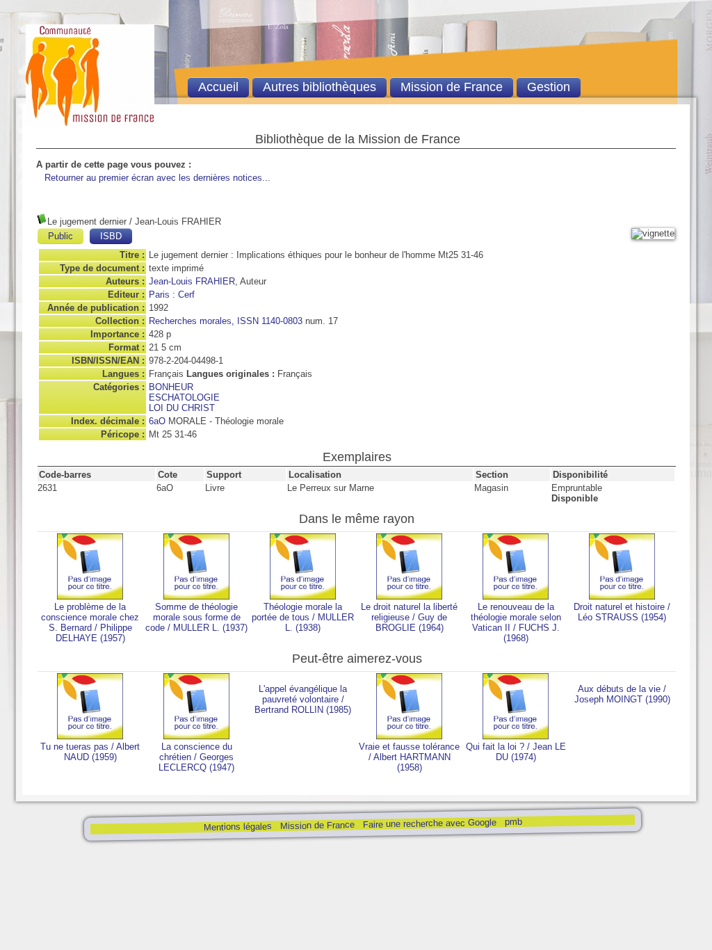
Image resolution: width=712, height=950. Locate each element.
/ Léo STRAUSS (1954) (622, 612)
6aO (157, 421)
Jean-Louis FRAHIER (192, 281)
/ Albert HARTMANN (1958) (409, 757)
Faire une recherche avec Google (429, 823)
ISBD (111, 236)
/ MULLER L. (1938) (303, 617)
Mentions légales (237, 826)
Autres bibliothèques (319, 87)
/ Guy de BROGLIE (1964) (409, 617)
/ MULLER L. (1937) (196, 617)
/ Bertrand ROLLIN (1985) (302, 699)
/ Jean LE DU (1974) (516, 751)
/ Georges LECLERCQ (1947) (196, 757)
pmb (512, 821)
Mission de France (317, 825)
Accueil (218, 87)
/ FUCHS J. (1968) (516, 622)
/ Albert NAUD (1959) (90, 751)
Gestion (548, 87)
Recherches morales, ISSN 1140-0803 (225, 321)
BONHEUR (171, 387)
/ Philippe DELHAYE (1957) (90, 622)
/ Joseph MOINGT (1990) (622, 694)
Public (60, 236)
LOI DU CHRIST (182, 408)
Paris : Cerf (172, 294)
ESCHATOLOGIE (184, 397)
